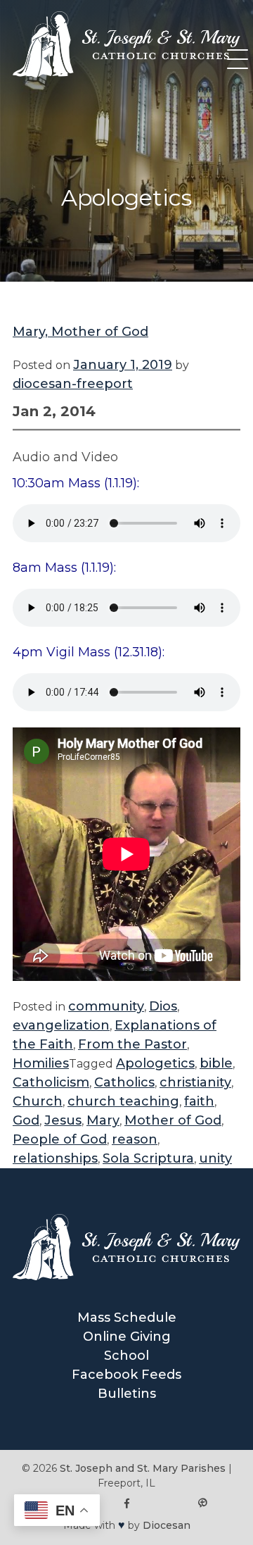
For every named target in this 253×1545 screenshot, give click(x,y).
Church (38, 1101)
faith (199, 1101)
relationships (55, 1158)
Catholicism (51, 1082)
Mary (102, 1120)
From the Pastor (132, 1044)
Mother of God (172, 1120)
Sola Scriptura (148, 1158)
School (126, 1355)
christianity (195, 1082)
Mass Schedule (126, 1317)
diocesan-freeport (73, 384)
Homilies (41, 1063)
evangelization (61, 1025)
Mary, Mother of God (80, 331)
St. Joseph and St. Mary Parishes (143, 1468)
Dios (163, 1006)
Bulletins (127, 1393)
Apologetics (155, 1063)
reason (134, 1139)
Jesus (63, 1120)
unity (215, 1158)
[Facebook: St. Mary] (126, 1503)
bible (216, 1063)
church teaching (123, 1101)
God (26, 1120)
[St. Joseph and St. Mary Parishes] (126, 73)
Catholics (124, 1082)
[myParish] (202, 1503)
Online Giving (127, 1336)
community (106, 1006)
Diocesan (166, 1525)
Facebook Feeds (126, 1374)
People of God (60, 1139)
